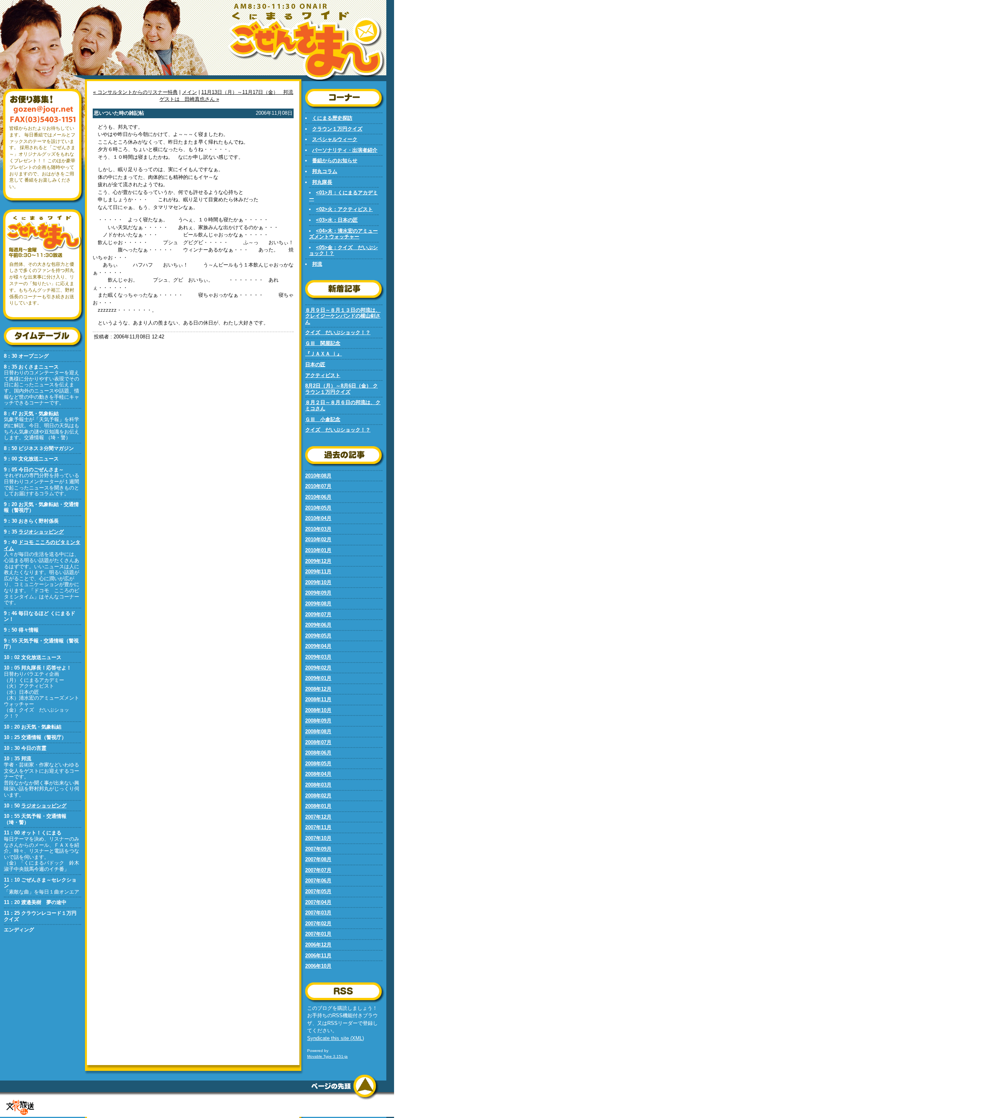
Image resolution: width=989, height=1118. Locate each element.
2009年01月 (318, 678)
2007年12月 (318, 817)
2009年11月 (318, 571)
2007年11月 (318, 827)
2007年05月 (318, 891)
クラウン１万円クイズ (337, 129)
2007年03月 (318, 913)
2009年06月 (318, 625)
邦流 (317, 264)
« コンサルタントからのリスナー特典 (135, 92)
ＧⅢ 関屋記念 (322, 343)
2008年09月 (318, 721)
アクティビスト (322, 375)
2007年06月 (318, 881)
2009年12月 (318, 561)
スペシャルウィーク (334, 139)
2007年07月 (318, 870)
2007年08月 (318, 859)
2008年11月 (318, 699)
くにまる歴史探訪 (332, 118)
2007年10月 (318, 838)
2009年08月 (318, 604)
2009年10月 (318, 582)
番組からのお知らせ (334, 160)
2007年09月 (318, 849)
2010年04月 (318, 518)
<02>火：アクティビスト (344, 209)
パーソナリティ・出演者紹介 (344, 150)
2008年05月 (318, 763)
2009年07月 (318, 614)
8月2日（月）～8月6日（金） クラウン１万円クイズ (341, 389)
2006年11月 (318, 955)
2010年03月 (318, 529)
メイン (189, 92)
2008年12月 (318, 689)
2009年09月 (318, 593)
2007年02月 (318, 923)
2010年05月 (318, 508)
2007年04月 (318, 902)
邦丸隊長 (322, 182)
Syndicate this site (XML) (335, 1038)
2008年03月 (318, 785)
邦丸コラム (324, 171)
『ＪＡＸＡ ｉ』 (323, 354)
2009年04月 (318, 646)
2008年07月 (318, 742)
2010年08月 (318, 476)
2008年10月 (318, 710)
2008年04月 (318, 774)
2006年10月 (318, 966)
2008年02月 (318, 796)
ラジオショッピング (41, 532)
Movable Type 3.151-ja (327, 1056)
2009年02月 (318, 668)
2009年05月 (318, 636)
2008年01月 (318, 806)
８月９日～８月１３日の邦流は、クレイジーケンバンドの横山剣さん (343, 316)
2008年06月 (318, 753)
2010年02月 (318, 539)
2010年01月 (318, 550)
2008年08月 (318, 731)
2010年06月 (318, 497)
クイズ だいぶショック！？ (337, 332)
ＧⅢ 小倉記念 (322, 419)
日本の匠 (315, 364)
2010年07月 (318, 486)
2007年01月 (318, 934)
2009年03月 (318, 657)
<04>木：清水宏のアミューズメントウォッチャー (343, 234)
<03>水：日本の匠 (337, 220)
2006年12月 (318, 945)
